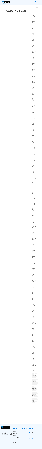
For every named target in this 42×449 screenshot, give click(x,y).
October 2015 (33, 152)
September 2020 (34, 82)
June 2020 (33, 86)
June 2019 (33, 100)
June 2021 (33, 71)
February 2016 (33, 147)
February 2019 (33, 105)
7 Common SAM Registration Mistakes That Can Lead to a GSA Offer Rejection (16, 436)
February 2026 (33, 16)
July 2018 (33, 113)
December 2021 (34, 64)
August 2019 (33, 98)
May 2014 (33, 172)
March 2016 (33, 146)
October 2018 (33, 110)
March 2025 (33, 27)
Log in (32, 192)
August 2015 (33, 154)
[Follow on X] (32, 438)
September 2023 (34, 41)
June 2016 (33, 142)
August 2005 (33, 182)
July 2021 (33, 70)
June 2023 (33, 44)
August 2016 (33, 141)
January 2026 (33, 17)
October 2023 (33, 40)
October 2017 (33, 124)
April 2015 (33, 159)
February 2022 (33, 62)
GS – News (33, 188)
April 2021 (33, 74)
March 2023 (33, 47)
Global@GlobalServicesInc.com (34, 432)
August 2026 (33, 11)
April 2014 (33, 173)
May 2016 (33, 143)
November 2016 (34, 137)
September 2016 (34, 140)
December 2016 (34, 136)
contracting (33, 376)
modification (34, 394)
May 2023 (33, 45)
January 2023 (33, 50)
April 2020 (33, 88)
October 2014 (33, 166)
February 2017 (33, 134)
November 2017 (34, 123)
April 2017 (33, 131)
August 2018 (33, 112)
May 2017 (33, 130)
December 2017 (34, 122)
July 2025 (33, 22)
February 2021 (33, 76)
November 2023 (34, 39)
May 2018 (33, 116)
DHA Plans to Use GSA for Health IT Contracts (12, 6)
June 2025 (33, 23)
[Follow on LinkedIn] (31, 438)
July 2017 (33, 128)
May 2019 (33, 101)
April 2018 (33, 117)
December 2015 (34, 149)
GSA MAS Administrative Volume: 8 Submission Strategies (17, 433)
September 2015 (34, 153)
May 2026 (33, 15)
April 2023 (33, 46)
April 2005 (33, 183)
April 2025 (33, 26)
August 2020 (33, 83)
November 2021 (34, 65)
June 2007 (33, 179)
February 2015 (33, 161)
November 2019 (34, 94)
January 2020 (33, 92)
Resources (33, 189)
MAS (32, 394)
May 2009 (33, 176)
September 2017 (34, 125)
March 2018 (33, 118)
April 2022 (33, 59)
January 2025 (33, 28)
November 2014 (34, 165)
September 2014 (34, 167)
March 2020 (33, 89)
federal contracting (33, 380)
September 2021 (34, 68)
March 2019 (33, 104)
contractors (36, 376)
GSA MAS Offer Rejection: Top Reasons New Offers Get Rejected (17, 440)
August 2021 (33, 69)
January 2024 (33, 38)
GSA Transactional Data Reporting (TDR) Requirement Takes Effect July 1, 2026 (17, 438)
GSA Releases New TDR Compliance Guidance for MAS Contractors (16, 443)
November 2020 (34, 80)
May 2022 (33, 58)
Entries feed (33, 193)
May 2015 (33, 158)
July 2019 (33, 99)
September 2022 (34, 53)
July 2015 (33, 155)
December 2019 (34, 93)
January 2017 (33, 135)
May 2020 (33, 87)
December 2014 (34, 164)
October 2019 (33, 95)
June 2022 (33, 57)
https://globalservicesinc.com (34, 433)
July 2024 (33, 33)
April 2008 (33, 177)
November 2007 (34, 178)
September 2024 (34, 32)
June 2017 (33, 129)
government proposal (34, 388)
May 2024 (33, 34)
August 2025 (33, 21)
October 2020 (33, 81)
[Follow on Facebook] (29, 438)
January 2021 (33, 77)
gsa (36, 388)
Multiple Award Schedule (34, 395)
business (33, 374)
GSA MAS (33, 389)
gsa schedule (35, 389)
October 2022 (33, 52)
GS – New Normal (34, 187)
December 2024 (34, 29)
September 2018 (34, 111)
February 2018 (33, 119)
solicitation (33, 400)
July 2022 (33, 56)
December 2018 (34, 107)
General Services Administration (33, 383)
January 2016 (33, 148)
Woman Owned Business (34, 401)
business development (34, 375)
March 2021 (33, 75)
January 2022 (33, 63)
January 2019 (33, 106)
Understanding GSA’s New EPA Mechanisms (16, 431)
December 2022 (34, 51)
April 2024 (33, 35)
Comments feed (34, 194)
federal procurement (34, 381)
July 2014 (33, 170)
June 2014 (33, 171)
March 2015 (33, 160)
